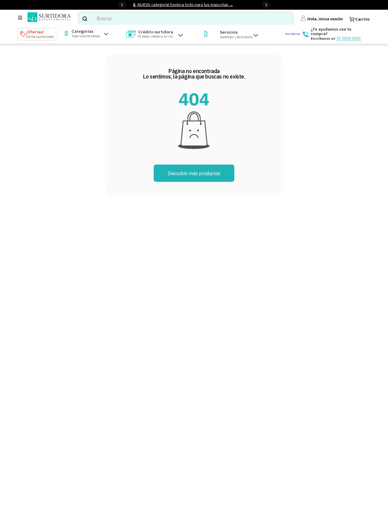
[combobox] (186, 18)
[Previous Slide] (122, 5)
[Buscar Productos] (84, 18)
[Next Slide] (266, 5)
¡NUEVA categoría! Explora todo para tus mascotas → (185, 4)
